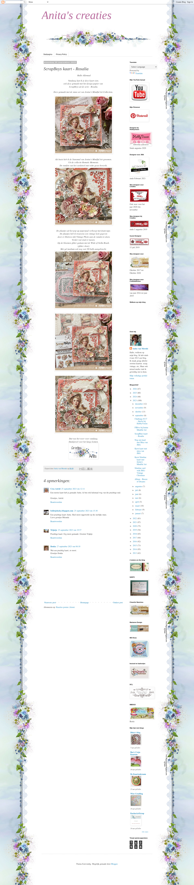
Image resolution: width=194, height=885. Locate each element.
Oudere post (118, 602)
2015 (135, 545)
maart (137, 505)
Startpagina (47, 54)
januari (138, 513)
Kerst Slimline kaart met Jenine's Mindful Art (141, 461)
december (139, 403)
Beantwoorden (56, 502)
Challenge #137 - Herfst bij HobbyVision (141, 421)
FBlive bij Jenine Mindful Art (141, 428)
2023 (135, 400)
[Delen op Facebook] (88, 468)
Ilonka (53, 546)
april (137, 501)
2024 (135, 396)
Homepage (84, 602)
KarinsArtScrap (137, 813)
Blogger (114, 863)
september (139, 415)
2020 (135, 526)
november (139, 407)
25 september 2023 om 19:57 (69, 530)
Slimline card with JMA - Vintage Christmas (140, 471)
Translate (139, 73)
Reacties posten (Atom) (65, 607)
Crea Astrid (55, 488)
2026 (135, 388)
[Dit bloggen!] (83, 468)
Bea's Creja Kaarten (135, 753)
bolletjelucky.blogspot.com (61, 510)
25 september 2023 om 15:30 (86, 510)
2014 (135, 549)
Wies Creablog (136, 793)
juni (137, 494)
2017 (135, 537)
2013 (135, 553)
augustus (139, 486)
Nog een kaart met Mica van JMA (141, 442)
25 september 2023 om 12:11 (73, 488)
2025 (135, 392)
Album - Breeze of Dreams (141, 480)
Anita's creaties (76, 15)
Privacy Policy (61, 54)
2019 (135, 529)
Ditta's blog (135, 732)
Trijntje (53, 529)
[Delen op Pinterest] (91, 468)
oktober (138, 411)
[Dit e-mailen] (80, 468)
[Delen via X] (86, 468)
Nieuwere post (50, 602)
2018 (135, 533)
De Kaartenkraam (138, 774)
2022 (135, 518)
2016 (135, 541)
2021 (135, 522)
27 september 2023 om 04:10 (68, 546)
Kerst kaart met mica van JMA (141, 451)
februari (138, 509)
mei (137, 498)
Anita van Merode (140, 348)
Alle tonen (145, 832)
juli (136, 490)
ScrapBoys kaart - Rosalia (141, 434)
